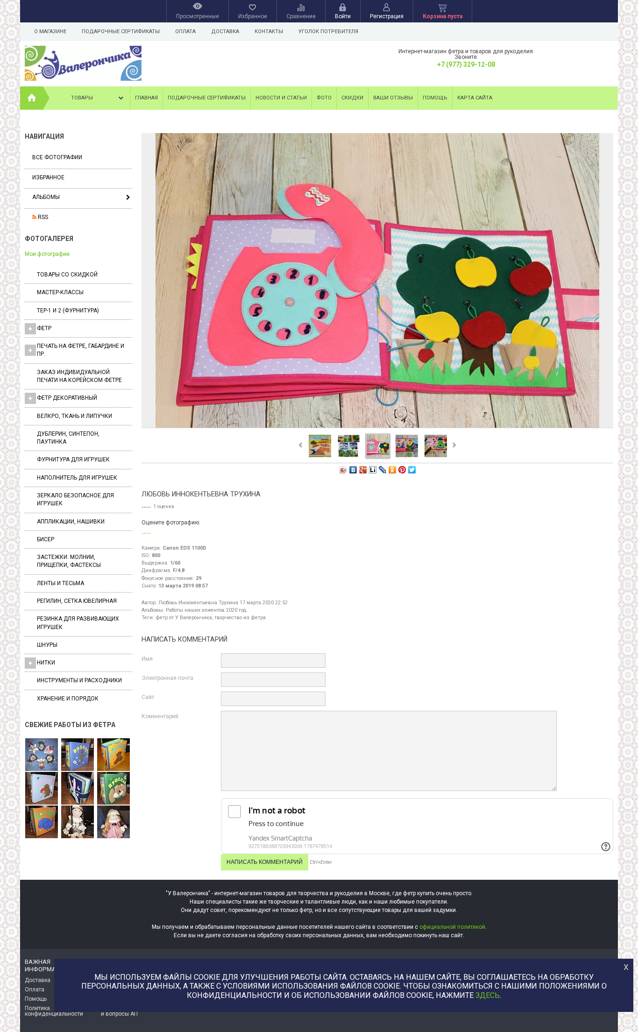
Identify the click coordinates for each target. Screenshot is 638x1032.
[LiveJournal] (383, 470)
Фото (324, 98)
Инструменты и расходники (79, 680)
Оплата (185, 31)
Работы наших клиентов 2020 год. (207, 610)
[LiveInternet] (373, 470)
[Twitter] (412, 470)
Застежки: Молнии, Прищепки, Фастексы (69, 561)
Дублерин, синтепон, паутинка (68, 438)
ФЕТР (44, 328)
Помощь (435, 98)
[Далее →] (377, 427)
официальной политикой (452, 927)
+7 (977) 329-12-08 (466, 64)
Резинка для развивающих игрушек (78, 622)
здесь (487, 995)
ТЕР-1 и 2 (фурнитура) (68, 310)
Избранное (48, 177)
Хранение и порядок (68, 698)
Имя (147, 659)
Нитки (46, 662)
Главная (146, 98)
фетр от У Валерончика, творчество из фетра (211, 618)
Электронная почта (167, 678)
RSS (42, 217)
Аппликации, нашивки (71, 521)
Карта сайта (474, 98)
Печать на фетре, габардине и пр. (80, 350)
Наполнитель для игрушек (77, 477)
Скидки (352, 98)
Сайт (148, 697)
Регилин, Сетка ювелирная (77, 601)
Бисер (45, 539)
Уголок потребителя (328, 31)
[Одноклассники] (392, 470)
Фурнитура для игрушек (73, 459)
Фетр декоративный (67, 398)
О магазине (50, 31)
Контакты (269, 31)
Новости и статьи (281, 98)
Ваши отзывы (393, 98)
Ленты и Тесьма (60, 583)
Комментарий (160, 716)
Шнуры (47, 645)
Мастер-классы (60, 292)
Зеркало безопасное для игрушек (75, 499)
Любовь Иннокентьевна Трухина (198, 603)
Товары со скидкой (67, 274)
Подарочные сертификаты (121, 31)
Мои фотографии (47, 254)
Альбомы (46, 197)
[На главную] (31, 98)
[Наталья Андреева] (41, 755)
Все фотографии (57, 157)
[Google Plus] (363, 470)
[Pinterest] (402, 470)
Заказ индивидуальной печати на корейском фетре (79, 376)
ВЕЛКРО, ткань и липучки (74, 416)
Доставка (225, 31)
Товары (82, 98)
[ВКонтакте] (353, 470)
